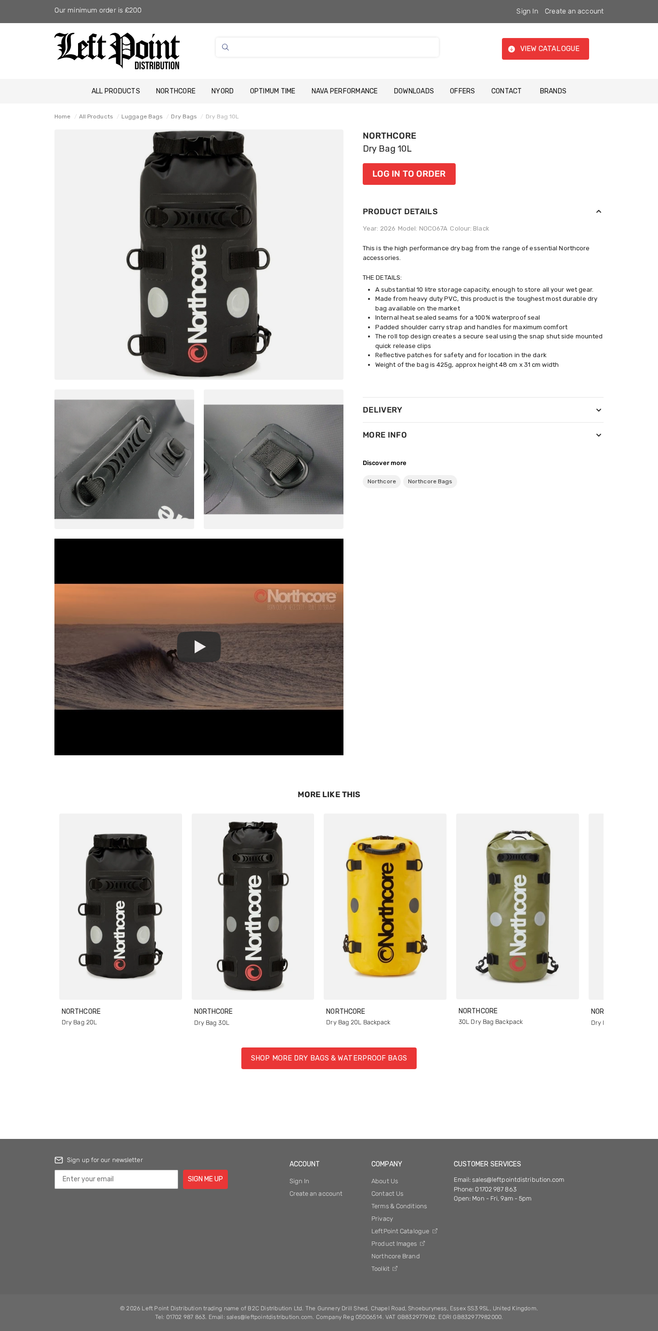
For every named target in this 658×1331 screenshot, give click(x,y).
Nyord (222, 91)
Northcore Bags (430, 481)
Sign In (527, 11)
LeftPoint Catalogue (401, 1231)
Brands (553, 91)
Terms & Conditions (399, 1206)
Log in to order (409, 173)
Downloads (414, 91)
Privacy (382, 1218)
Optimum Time (273, 91)
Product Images (395, 1243)
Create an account (574, 11)
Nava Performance (345, 91)
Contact (506, 91)
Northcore (176, 91)
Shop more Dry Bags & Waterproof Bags (329, 1058)
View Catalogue (549, 49)
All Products (116, 91)
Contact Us (387, 1193)
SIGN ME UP (205, 1179)
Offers (462, 91)
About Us (384, 1181)
